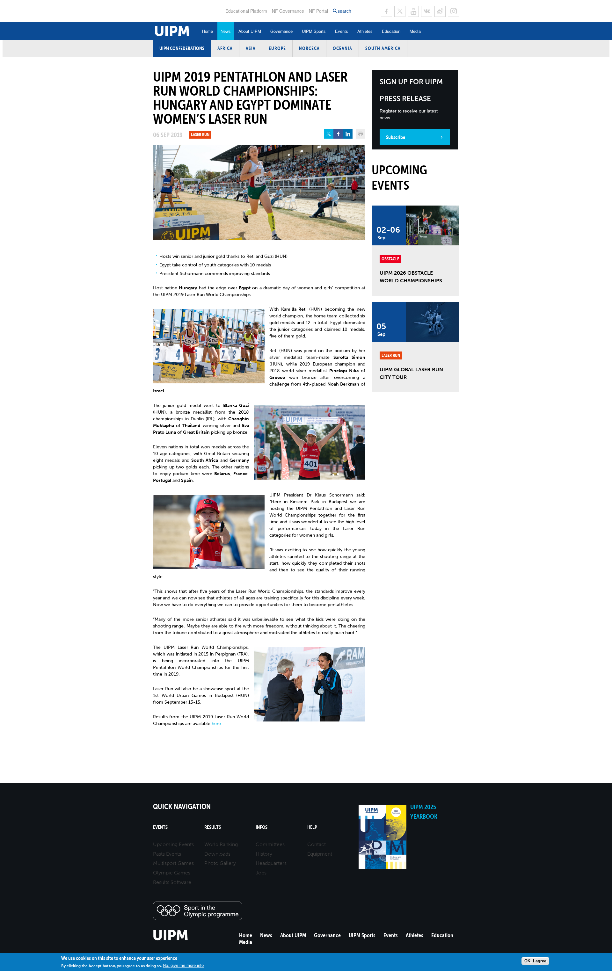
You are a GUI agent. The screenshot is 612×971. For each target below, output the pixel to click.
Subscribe (395, 137)
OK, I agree (535, 961)
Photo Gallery (220, 863)
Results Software (172, 882)
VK (426, 11)
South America (383, 48)
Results (212, 827)
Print (360, 134)
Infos (261, 827)
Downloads (217, 854)
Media (415, 31)
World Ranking (221, 844)
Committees (270, 844)
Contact (316, 844)
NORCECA (309, 48)
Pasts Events (167, 854)
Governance (281, 31)
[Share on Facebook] (338, 134)
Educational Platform (246, 11)
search (344, 11)
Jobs (261, 873)
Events (341, 31)
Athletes (365, 31)
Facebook (386, 11)
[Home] (170, 939)
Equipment (319, 854)
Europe (277, 48)
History (264, 854)
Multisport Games (173, 863)
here (216, 723)
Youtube (413, 11)
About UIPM (249, 31)
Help (312, 827)
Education (391, 31)
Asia (251, 48)
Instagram (453, 11)
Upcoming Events (173, 844)
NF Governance (288, 11)
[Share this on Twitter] (328, 134)
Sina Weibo (440, 11)
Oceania (342, 48)
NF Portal (318, 11)
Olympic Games (171, 873)
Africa (225, 48)
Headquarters (271, 863)
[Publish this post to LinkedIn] (348, 134)
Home (207, 31)
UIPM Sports (314, 31)
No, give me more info (183, 965)
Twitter (399, 11)
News (226, 31)
